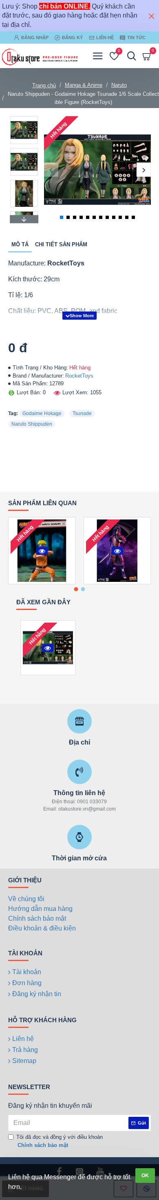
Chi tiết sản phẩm (61, 244)
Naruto (119, 85)
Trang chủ (44, 85)
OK (145, 1175)
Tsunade (82, 413)
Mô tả (20, 244)
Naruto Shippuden (31, 424)
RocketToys (79, 376)
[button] (51, 170)
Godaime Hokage (42, 413)
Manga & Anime (83, 85)
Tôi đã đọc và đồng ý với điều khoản (59, 1141)
